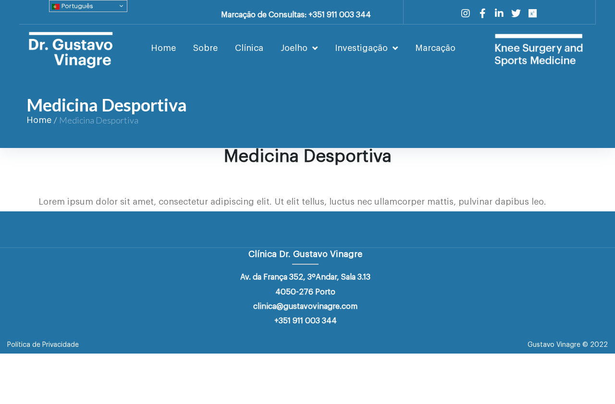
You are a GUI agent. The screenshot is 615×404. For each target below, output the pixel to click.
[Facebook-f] (482, 13)
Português (76, 6)
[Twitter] (516, 13)
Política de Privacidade (43, 345)
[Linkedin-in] (499, 13)
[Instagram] (465, 13)
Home (38, 120)
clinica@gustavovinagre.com (305, 306)
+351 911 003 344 (305, 321)
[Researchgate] (533, 13)
